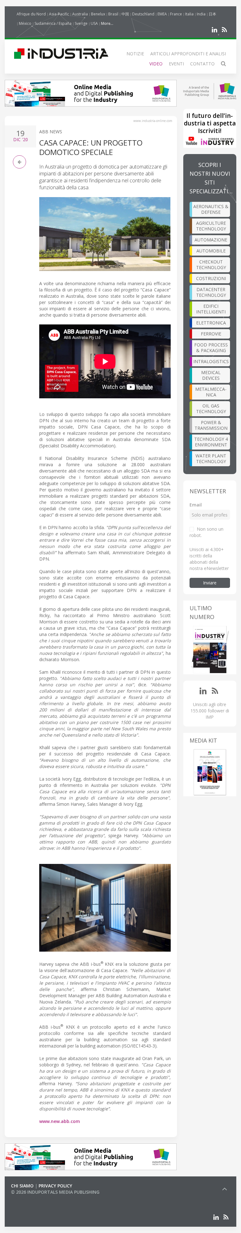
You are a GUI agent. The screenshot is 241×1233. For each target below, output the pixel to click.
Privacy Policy (55, 1186)
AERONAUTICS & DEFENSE (210, 209)
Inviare (210, 583)
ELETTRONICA (211, 323)
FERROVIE (211, 334)
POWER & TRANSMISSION (211, 425)
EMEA (162, 14)
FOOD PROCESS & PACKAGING (211, 347)
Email (196, 505)
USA (94, 23)
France (176, 14)
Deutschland (143, 14)
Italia (189, 14)
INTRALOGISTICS (211, 361)
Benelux (98, 14)
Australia (80, 14)
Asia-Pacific (59, 14)
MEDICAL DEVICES (211, 375)
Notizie (135, 54)
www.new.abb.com (59, 1121)
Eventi (176, 64)
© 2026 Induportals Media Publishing (55, 1192)
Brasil (113, 14)
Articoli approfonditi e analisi (188, 54)
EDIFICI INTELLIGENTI (211, 309)
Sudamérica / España (53, 23)
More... (107, 23)
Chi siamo (22, 1186)
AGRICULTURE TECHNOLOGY (211, 226)
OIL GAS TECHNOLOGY (211, 408)
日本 (212, 14)
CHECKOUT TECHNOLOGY (211, 264)
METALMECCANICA (211, 392)
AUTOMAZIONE (211, 240)
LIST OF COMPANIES (32, 1198)
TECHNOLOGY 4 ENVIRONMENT (211, 442)
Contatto (202, 64)
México (25, 23)
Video (156, 64)
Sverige (81, 23)
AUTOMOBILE (211, 251)
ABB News (50, 132)
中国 (125, 14)
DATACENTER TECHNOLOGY (211, 292)
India (201, 14)
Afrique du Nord (31, 14)
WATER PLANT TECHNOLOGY (210, 458)
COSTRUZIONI (211, 278)
